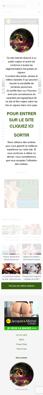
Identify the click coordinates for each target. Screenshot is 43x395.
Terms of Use (21, 348)
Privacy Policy (21, 344)
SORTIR (21, 135)
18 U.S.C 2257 (21, 335)
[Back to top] (39, 390)
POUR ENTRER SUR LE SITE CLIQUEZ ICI (21, 119)
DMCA (21, 339)
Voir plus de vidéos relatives (22, 285)
